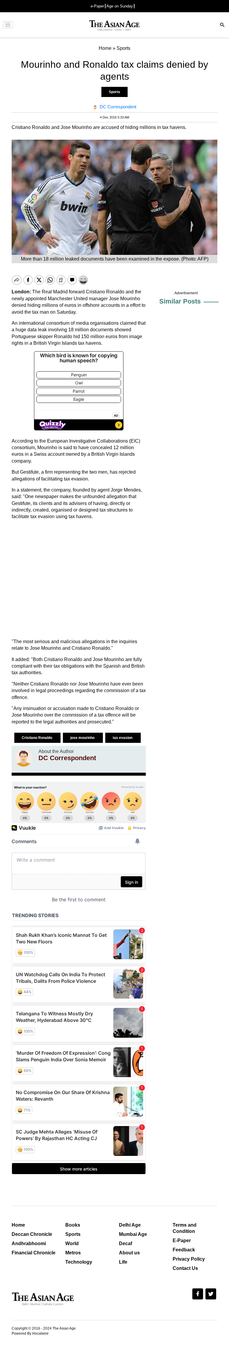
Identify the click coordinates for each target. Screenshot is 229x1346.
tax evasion (123, 738)
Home (18, 1225)
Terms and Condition (184, 1228)
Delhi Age (130, 1225)
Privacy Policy (189, 1259)
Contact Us (185, 1268)
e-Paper (97, 6)
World (72, 1243)
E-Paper (182, 1240)
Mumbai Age (133, 1234)
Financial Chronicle (33, 1252)
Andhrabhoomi (29, 1243)
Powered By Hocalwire (30, 1333)
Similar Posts (180, 301)
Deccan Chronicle (32, 1234)
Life (123, 1262)
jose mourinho (82, 738)
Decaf (125, 1243)
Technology (78, 1262)
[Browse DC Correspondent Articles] (24, 758)
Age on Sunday (119, 6)
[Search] (222, 25)
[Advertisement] (79, 579)
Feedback (184, 1249)
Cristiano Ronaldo (37, 738)
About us (129, 1252)
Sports (114, 92)
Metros (73, 1252)
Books (72, 1225)
